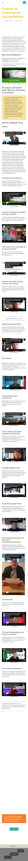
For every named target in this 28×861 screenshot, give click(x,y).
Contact (20, 851)
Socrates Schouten (6, 471)
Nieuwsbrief (14, 854)
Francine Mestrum (6, 289)
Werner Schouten (6, 639)
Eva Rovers (5, 436)
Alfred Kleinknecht (6, 545)
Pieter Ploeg (5, 401)
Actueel (16, 20)
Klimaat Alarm (5, 642)
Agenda (20, 20)
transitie (11, 20)
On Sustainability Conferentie (11, 704)
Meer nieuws (14, 829)
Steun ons (8, 857)
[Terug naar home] (8, 2)
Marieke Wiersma (6, 506)
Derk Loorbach (6, 220)
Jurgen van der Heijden (8, 327)
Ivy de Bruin (12, 673)
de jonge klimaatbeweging (19, 639)
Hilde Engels (5, 363)
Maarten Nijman (19, 604)
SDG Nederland (5, 674)
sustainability (6, 20)
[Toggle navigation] (24, 2)
